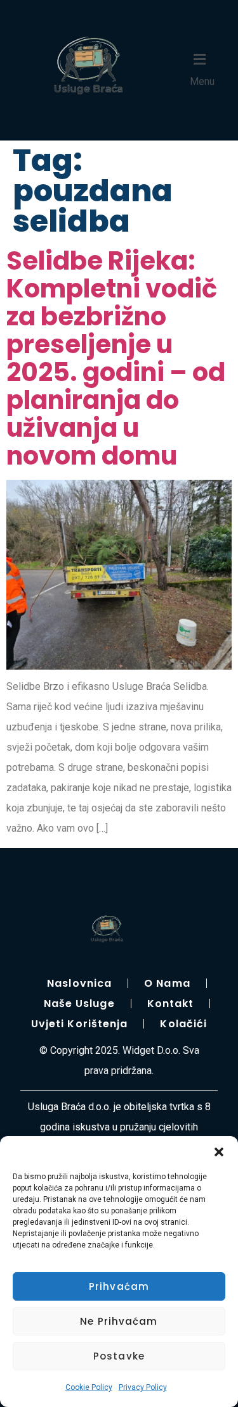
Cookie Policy (88, 1387)
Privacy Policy (143, 1387)
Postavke (119, 1356)
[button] (219, 1152)
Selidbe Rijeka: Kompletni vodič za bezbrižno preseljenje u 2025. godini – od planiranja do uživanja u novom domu (115, 358)
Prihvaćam (119, 1286)
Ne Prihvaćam (118, 1321)
